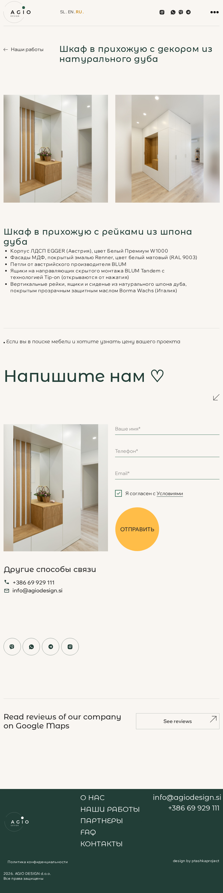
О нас (92, 797)
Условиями (170, 493)
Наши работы (27, 49)
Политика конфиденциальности (38, 862)
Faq (88, 832)
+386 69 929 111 (33, 582)
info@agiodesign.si (38, 590)
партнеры (101, 820)
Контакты (101, 843)
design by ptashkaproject (196, 861)
